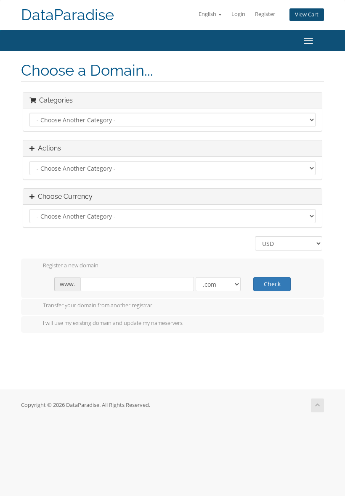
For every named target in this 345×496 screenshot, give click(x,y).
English (208, 14)
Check (272, 284)
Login (238, 14)
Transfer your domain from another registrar (97, 305)
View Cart (306, 14)
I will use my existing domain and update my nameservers (113, 323)
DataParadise (67, 15)
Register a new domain (70, 265)
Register (265, 14)
